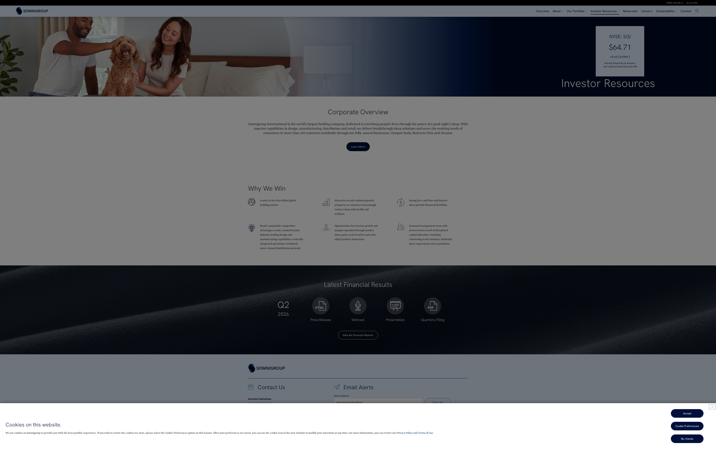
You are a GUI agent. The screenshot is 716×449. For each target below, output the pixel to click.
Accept (687, 413)
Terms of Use (425, 432)
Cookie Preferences (687, 426)
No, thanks (687, 438)
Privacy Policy (404, 432)
